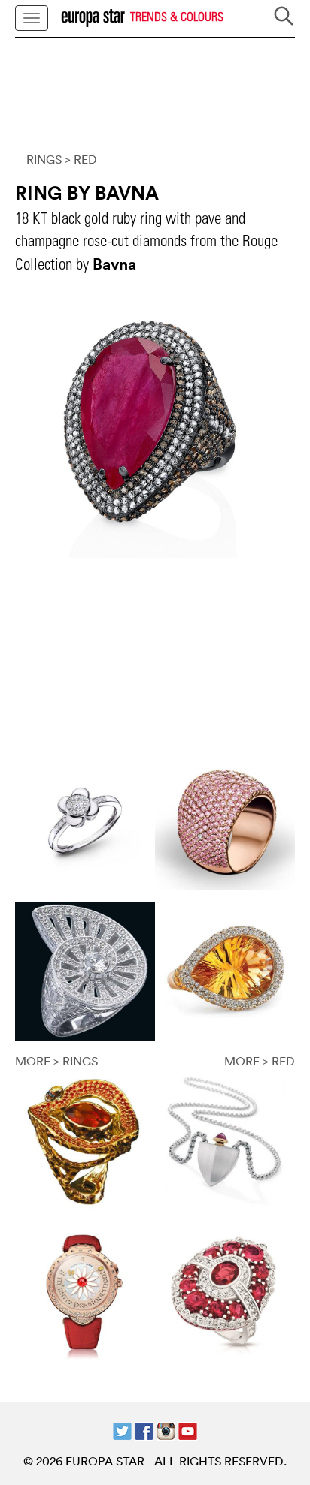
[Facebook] (144, 1429)
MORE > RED (259, 1060)
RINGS (44, 159)
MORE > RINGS (56, 1060)
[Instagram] (166, 1429)
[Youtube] (187, 1429)
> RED (81, 159)
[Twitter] (122, 1429)
